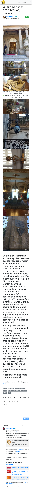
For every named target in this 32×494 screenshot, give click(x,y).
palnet (5, 392)
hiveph (5, 390)
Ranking (18, 451)
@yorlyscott (10, 16)
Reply (26, 419)
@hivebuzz (9, 428)
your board (21, 449)
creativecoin (23, 390)
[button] (29, 2)
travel (5, 388)
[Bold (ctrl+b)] (4, 402)
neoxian (10, 390)
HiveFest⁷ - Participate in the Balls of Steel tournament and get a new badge (20, 472)
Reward (25, 425)
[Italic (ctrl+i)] (7, 402)
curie (17, 388)
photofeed (11, 388)
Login (19, 2)
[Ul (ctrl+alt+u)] (17, 402)
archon (16, 390)
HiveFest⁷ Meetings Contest (20, 467)
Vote (25, 482)
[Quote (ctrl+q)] (12, 402)
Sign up (24, 2)
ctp (9, 392)
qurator (22, 388)
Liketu (27, 16)
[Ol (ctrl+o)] (15, 402)
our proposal (10, 483)
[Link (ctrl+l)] (4, 405)
